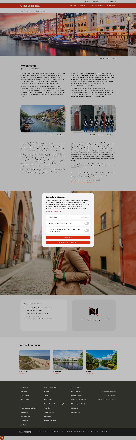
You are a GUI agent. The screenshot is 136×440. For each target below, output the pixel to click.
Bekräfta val (68, 237)
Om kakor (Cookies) (52, 211)
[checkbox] (86, 223)
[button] (68, 217)
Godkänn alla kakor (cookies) (68, 242)
